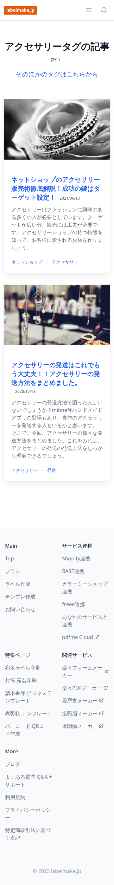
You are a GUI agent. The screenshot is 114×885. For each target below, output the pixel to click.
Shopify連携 (76, 558)
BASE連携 (73, 571)
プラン (12, 571)
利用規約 (15, 797)
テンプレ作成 (20, 596)
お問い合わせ (20, 609)
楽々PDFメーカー (82, 687)
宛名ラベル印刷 (23, 667)
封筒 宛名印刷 (21, 680)
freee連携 (73, 604)
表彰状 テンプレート (28, 713)
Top (9, 558)
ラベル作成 (17, 583)
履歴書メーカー (80, 700)
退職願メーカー (80, 726)
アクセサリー (65, 262)
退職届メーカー (80, 713)
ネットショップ (26, 262)
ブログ (12, 764)
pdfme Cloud (77, 637)
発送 (51, 470)
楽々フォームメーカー (82, 671)
